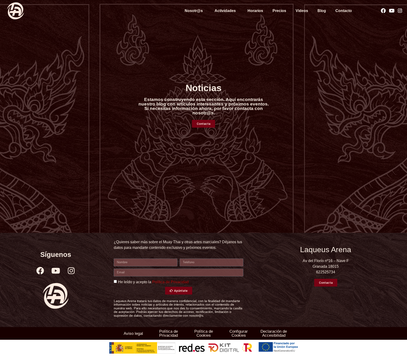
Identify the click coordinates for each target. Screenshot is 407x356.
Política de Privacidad (170, 282)
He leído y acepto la (153, 282)
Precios (279, 11)
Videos (302, 11)
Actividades (225, 11)
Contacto (343, 11)
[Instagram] (399, 10)
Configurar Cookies (238, 333)
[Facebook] (383, 10)
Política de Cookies (203, 333)
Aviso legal (133, 333)
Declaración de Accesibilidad (273, 333)
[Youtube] (391, 10)
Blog (321, 11)
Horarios (255, 11)
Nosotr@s (194, 11)
